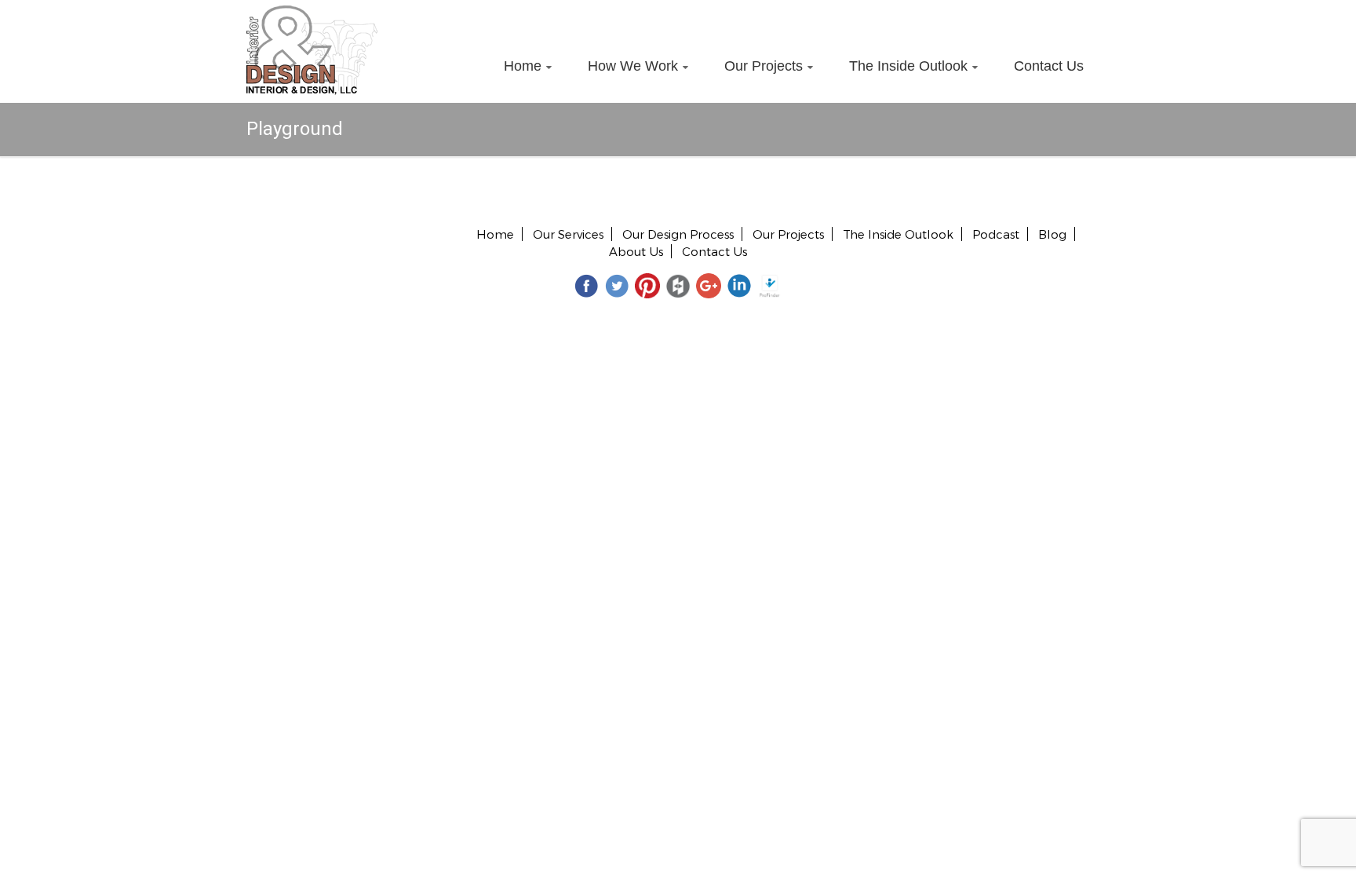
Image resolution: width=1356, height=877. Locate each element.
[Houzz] (678, 285)
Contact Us (1049, 66)
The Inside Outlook (908, 66)
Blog (1052, 234)
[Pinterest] (647, 285)
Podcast (995, 234)
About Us (636, 251)
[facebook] (586, 285)
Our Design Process (678, 234)
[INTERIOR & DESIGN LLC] (311, 14)
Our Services (568, 234)
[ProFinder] (770, 285)
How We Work (633, 66)
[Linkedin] (739, 285)
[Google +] (708, 285)
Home (522, 66)
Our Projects (763, 66)
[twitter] (617, 285)
